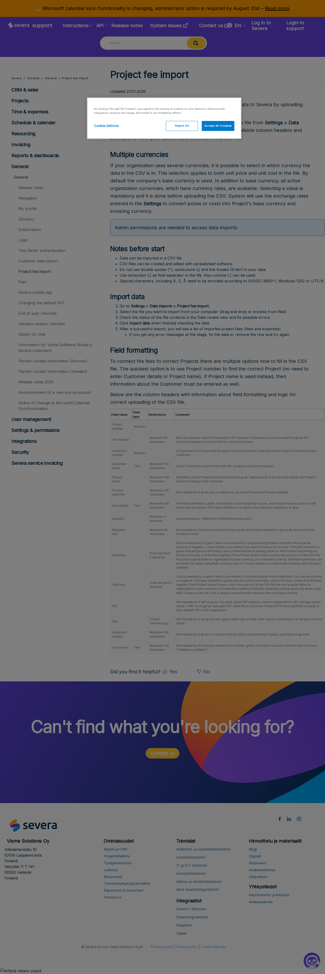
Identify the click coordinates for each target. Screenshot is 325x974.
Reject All (182, 125)
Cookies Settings (106, 125)
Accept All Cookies (218, 125)
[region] (164, 118)
